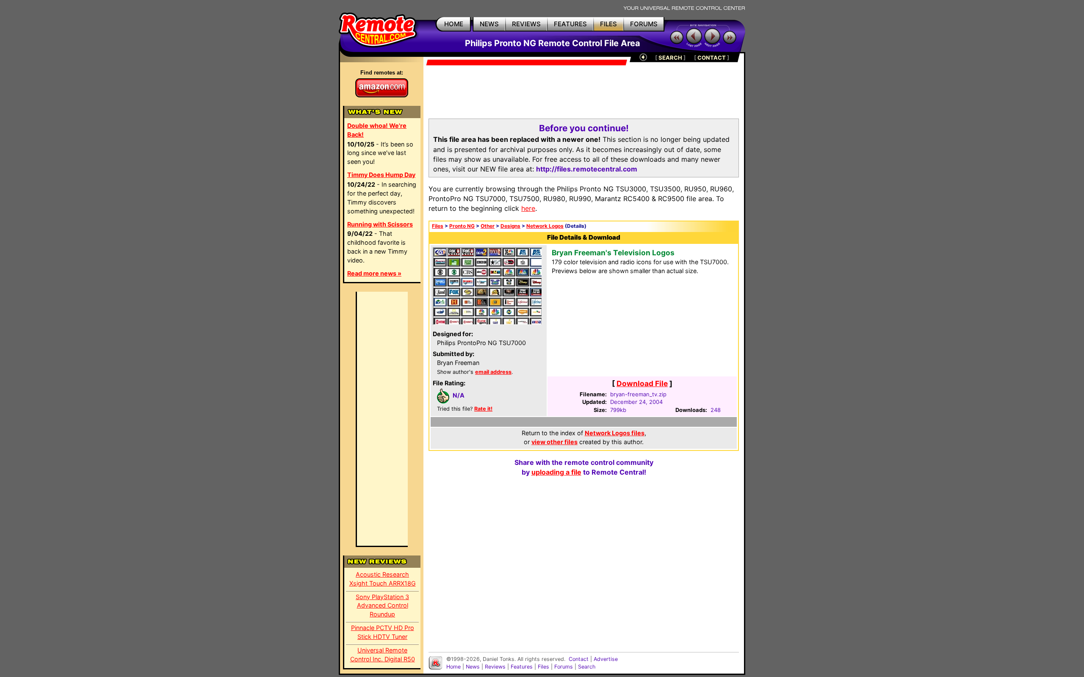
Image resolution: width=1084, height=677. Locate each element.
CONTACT (711, 57)
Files (437, 226)
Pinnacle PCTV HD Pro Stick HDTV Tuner (382, 632)
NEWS (489, 24)
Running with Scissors (380, 224)
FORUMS (644, 24)
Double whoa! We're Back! (376, 130)
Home (453, 666)
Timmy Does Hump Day (381, 174)
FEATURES (570, 24)
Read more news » (374, 273)
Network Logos (545, 226)
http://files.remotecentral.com (586, 169)
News (473, 666)
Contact (579, 659)
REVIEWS (526, 24)
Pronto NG (462, 226)
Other (488, 226)
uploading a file (556, 472)
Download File (642, 383)
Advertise (606, 659)
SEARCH (670, 57)
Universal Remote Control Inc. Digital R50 (382, 655)
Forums (563, 666)
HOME (453, 24)
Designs (510, 226)
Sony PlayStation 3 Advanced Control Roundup (382, 605)
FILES (608, 24)
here (528, 208)
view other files (554, 441)
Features (522, 666)
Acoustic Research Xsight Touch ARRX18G (382, 579)
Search (586, 666)
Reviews (495, 666)
